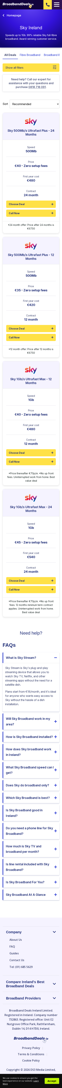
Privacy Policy (31, 1048)
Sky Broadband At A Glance (26, 895)
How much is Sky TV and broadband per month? (23, 849)
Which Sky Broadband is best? (28, 798)
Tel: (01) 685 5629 (21, 967)
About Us (15, 940)
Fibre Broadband (30, 55)
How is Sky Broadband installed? (29, 737)
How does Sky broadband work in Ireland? (28, 752)
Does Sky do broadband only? (27, 785)
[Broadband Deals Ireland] (18, 5)
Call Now (14, 213)
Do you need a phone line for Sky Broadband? (29, 831)
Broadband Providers (23, 998)
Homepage (13, 15)
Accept (52, 1081)
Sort (5, 104)
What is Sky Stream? (21, 658)
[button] (47, 4)
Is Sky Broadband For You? (25, 882)
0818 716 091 (37, 87)
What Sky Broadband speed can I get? (30, 770)
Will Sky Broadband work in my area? (28, 721)
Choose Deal (17, 204)
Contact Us (16, 960)
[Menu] (56, 4)
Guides (14, 953)
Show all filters (14, 67)
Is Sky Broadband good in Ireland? (24, 813)
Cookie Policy (31, 1060)
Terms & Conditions (31, 1054)
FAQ (12, 946)
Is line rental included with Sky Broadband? (27, 867)
